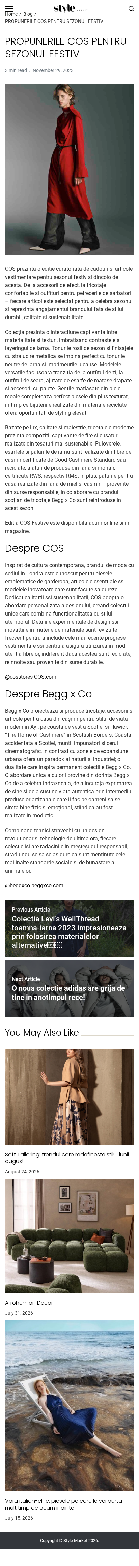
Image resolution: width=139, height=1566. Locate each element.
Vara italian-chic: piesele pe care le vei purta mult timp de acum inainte (63, 1504)
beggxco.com (47, 885)
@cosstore (17, 677)
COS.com (45, 677)
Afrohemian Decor (29, 1303)
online (110, 523)
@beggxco (17, 885)
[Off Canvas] (9, 9)
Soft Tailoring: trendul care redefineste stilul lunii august (67, 1158)
